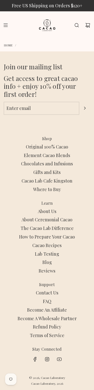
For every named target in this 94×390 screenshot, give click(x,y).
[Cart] (87, 25)
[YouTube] (59, 359)
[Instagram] (47, 359)
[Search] (76, 25)
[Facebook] (35, 359)
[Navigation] (5, 25)
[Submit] (84, 108)
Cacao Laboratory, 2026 (47, 383)
